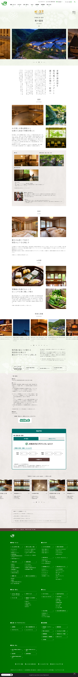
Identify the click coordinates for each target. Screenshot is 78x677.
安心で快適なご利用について (16, 650)
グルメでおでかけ (59, 552)
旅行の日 (27, 606)
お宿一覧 (22, 529)
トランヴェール (45, 572)
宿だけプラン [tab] (52, 438)
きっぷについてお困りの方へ (30, 549)
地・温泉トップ (16, 529)
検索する (40, 460)
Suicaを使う (59, 596)
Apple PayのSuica (28, 566)
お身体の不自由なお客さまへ (16, 581)
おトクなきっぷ (14, 549)
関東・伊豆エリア (45, 551)
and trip (43, 569)
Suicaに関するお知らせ (61, 610)
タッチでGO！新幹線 (46, 616)
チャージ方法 (58, 604)
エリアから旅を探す (46, 546)
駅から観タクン (59, 579)
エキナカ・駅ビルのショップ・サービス (16, 594)
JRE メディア (44, 570)
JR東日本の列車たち (15, 572)
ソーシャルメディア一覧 (43, 664)
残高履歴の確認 (59, 602)
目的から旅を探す (60, 546)
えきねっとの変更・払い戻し (30, 552)
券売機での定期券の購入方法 (30, 567)
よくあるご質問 (59, 607)
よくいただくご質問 (29, 551)
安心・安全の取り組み (15, 583)
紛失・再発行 (58, 600)
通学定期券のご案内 (29, 569)
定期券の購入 (28, 561)
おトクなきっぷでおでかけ (61, 549)
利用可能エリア (45, 613)
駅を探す (13, 578)
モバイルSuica (28, 564)
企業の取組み (28, 653)
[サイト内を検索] (74, 2)
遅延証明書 (13, 569)
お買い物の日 (27, 603)
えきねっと (13, 551)
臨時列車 (13, 566)
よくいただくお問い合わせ (50, 1)
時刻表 (12, 564)
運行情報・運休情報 (15, 567)
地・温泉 (57, 574)
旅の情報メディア (46, 566)
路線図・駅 (14, 575)
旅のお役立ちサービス (61, 566)
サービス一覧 (14, 597)
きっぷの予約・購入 (15, 546)
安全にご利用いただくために (30, 650)
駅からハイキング (59, 575)
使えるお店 (58, 605)
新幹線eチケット (14, 552)
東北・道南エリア (45, 549)
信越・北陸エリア (45, 552)
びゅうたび (44, 574)
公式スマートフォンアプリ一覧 (57, 664)
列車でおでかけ (59, 551)
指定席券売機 (13, 554)
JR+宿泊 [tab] (26, 438)
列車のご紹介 (14, 561)
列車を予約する (45, 560)
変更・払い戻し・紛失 (30, 546)
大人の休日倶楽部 (59, 569)
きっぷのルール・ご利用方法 (30, 555)
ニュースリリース (42, 1)
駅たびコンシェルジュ (60, 570)
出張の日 (27, 601)
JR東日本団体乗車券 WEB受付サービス (16, 556)
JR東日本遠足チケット (15, 558)
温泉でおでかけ (59, 554)
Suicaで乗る (45, 610)
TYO (57, 577)
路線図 (12, 580)
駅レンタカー (58, 572)
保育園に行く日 (28, 604)
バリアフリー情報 (19, 664)
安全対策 (13, 653)
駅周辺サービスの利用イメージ (30, 598)
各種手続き (58, 599)
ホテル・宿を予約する (46, 563)
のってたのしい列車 (15, 571)
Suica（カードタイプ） (47, 596)
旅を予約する (45, 557)
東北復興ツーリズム (45, 575)
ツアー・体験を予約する (46, 561)
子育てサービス (29, 593)
